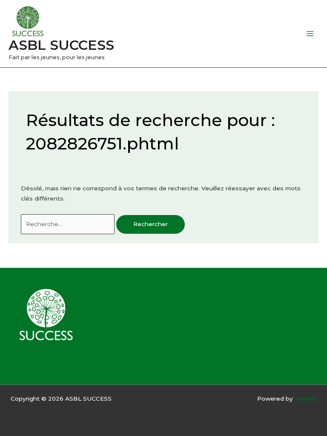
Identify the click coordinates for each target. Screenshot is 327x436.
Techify (305, 398)
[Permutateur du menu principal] (310, 34)
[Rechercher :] (68, 224)
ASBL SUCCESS (61, 45)
